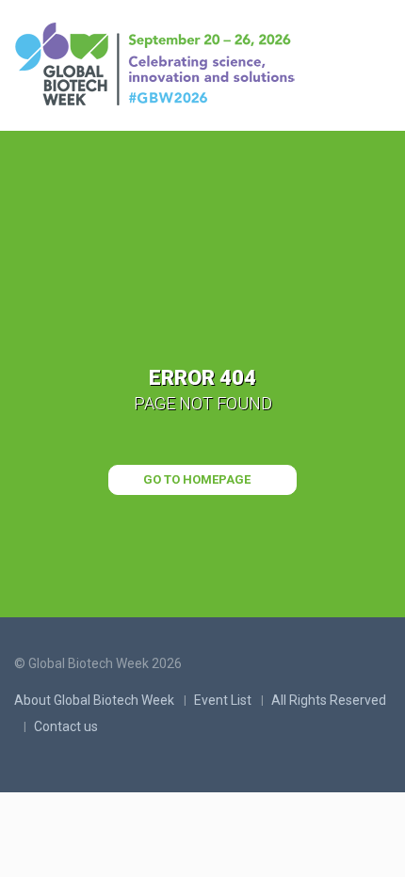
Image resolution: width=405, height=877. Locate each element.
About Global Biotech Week (94, 700)
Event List (222, 700)
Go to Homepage (198, 479)
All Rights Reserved (328, 700)
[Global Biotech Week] (160, 66)
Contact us (66, 726)
